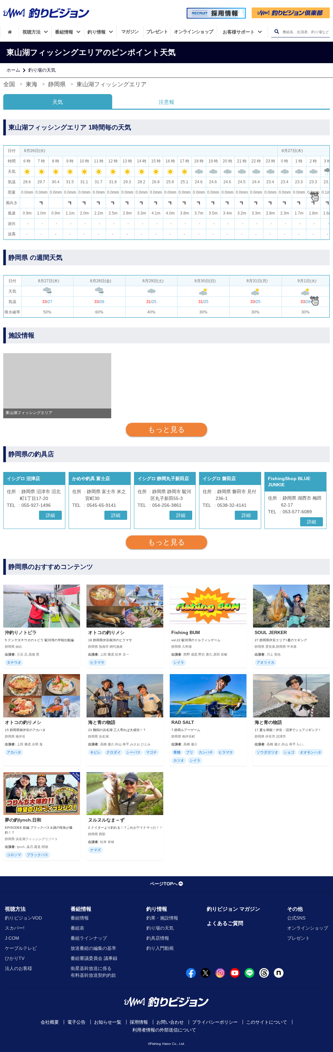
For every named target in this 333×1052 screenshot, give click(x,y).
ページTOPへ (164, 883)
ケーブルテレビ (21, 948)
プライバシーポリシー (215, 1022)
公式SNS (296, 917)
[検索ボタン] (276, 31)
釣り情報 (156, 909)
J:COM (12, 938)
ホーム (13, 70)
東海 (31, 84)
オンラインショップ (307, 928)
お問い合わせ (170, 1022)
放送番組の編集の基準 (93, 948)
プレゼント (298, 938)
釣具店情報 (157, 938)
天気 (57, 102)
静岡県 (57, 84)
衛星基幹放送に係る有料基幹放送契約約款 (93, 972)
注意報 (166, 102)
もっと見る (166, 429)
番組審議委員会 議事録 (94, 958)
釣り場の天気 (42, 70)
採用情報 (139, 1022)
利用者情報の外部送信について (164, 1029)
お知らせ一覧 (107, 1022)
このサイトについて (266, 1022)
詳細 (50, 515)
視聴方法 (15, 909)
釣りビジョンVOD (23, 917)
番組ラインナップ (89, 938)
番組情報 (81, 909)
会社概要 (50, 1022)
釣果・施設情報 (162, 917)
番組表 (77, 928)
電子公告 (76, 1022)
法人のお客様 (18, 968)
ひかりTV (14, 958)
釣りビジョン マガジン (233, 909)
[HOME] (9, 32)
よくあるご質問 (225, 923)
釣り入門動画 (160, 948)
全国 (9, 84)
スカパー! (14, 928)
